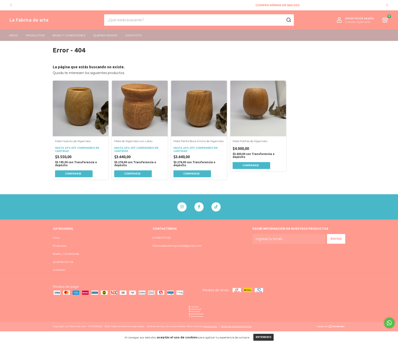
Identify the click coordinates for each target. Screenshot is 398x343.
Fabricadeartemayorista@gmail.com (177, 245)
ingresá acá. (210, 326)
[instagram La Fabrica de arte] (182, 207)
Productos (35, 35)
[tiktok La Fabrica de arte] (216, 207)
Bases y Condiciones (69, 35)
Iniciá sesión (364, 18)
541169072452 (161, 237)
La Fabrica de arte (29, 20)
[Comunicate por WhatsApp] (389, 323)
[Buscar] (288, 20)
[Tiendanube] (330, 327)
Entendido (263, 337)
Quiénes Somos (105, 35)
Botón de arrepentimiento (236, 326)
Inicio (13, 35)
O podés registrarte (357, 21)
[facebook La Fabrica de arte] (199, 207)
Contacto (133, 35)
